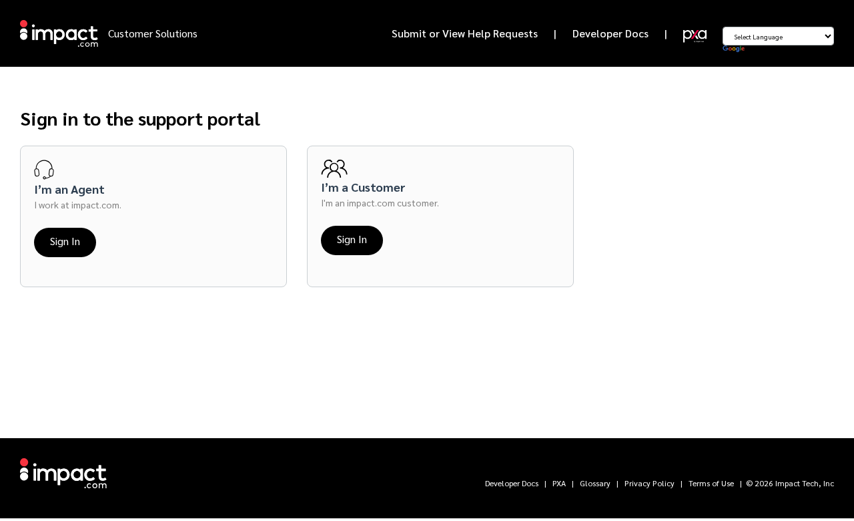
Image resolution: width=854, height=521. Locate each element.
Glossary (595, 483)
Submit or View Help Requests (465, 33)
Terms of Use (711, 483)
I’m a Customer (363, 186)
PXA (559, 483)
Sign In (65, 241)
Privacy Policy (649, 483)
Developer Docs (610, 33)
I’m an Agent (69, 188)
